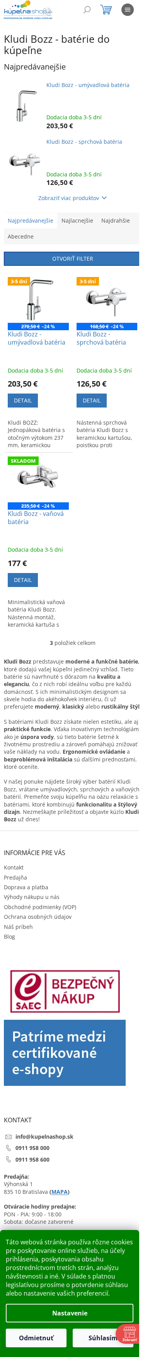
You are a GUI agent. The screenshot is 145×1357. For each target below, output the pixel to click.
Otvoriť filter (72, 258)
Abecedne (21, 236)
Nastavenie (69, 1313)
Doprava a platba (26, 887)
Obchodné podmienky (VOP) (40, 907)
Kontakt (14, 867)
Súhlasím (103, 1338)
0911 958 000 (32, 1147)
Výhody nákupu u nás (32, 897)
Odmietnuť (36, 1338)
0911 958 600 (32, 1159)
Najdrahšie (115, 220)
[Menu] (127, 9)
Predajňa (15, 877)
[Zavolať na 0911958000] (54, 11)
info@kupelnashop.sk (44, 1136)
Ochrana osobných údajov (38, 916)
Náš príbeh (18, 926)
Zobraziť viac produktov (68, 198)
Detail (23, 400)
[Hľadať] (87, 9)
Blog (9, 936)
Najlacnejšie (77, 220)
